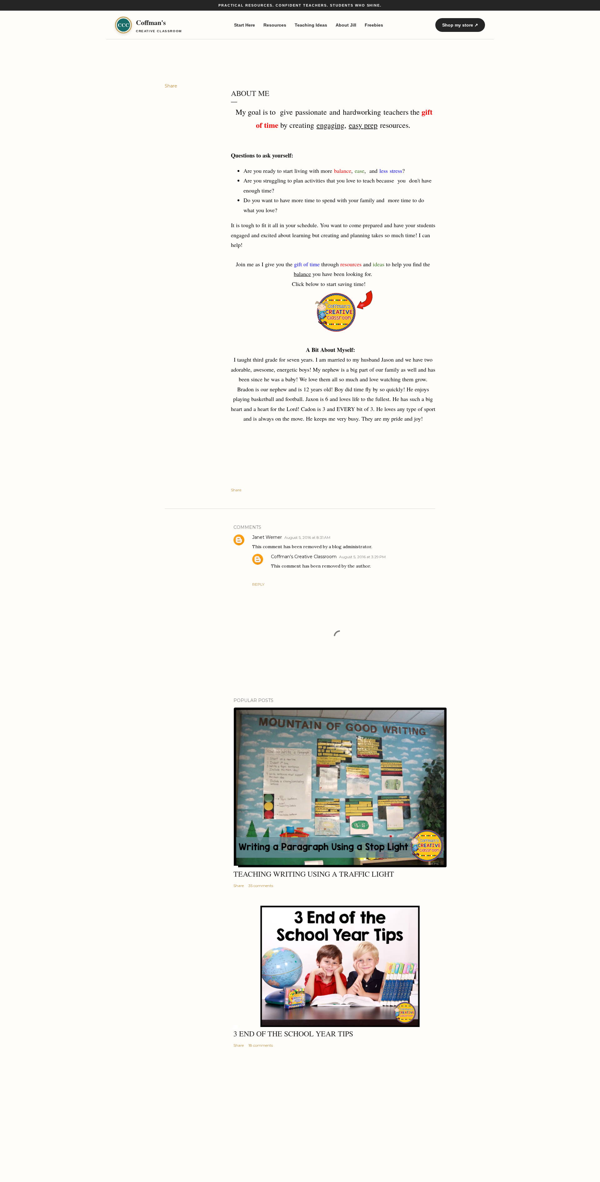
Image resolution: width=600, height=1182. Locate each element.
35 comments (260, 885)
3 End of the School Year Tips (293, 1034)
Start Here (244, 25)
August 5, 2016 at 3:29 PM (362, 556)
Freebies (374, 25)
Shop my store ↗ (460, 25)
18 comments (260, 1045)
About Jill (346, 25)
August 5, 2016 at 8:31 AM (307, 537)
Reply (258, 584)
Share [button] (171, 86)
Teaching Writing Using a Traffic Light (313, 874)
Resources (274, 25)
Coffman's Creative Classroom (304, 556)
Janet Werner (267, 537)
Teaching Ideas (311, 25)
